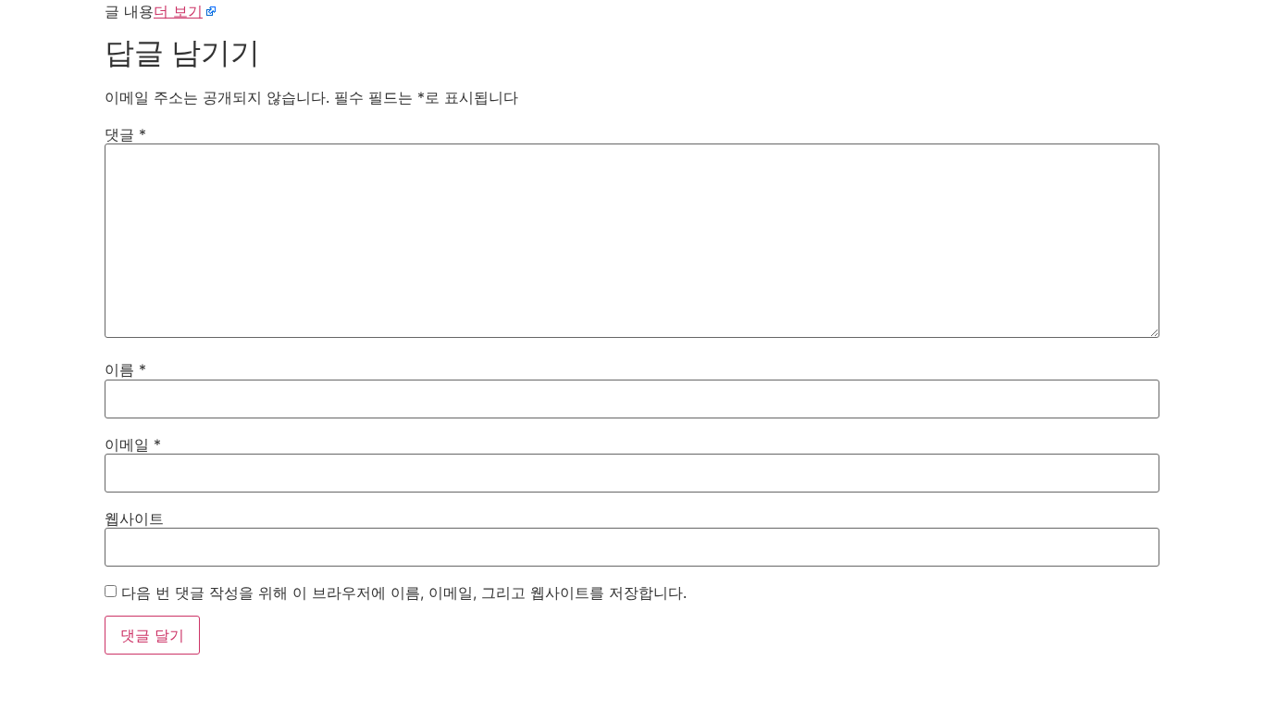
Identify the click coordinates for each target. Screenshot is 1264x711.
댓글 (125, 134)
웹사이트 (134, 518)
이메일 (133, 444)
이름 (125, 369)
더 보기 (178, 11)
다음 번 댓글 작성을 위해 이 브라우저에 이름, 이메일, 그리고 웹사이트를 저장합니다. (404, 592)
